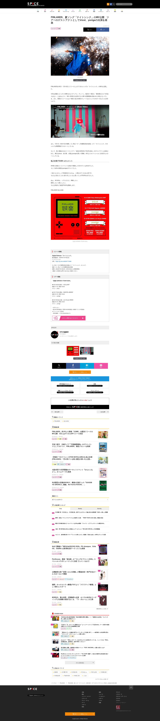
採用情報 (118, 698)
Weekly (80, 508)
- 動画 (99, 692)
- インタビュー (101, 696)
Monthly (99, 508)
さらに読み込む (80, 663)
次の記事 (103, 412)
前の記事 (57, 412)
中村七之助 (94, 672)
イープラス (54, 683)
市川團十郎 (65, 672)
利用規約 (118, 700)
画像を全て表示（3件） (81, 80)
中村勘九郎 (103, 672)
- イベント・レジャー (86, 696)
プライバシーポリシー (121, 702)
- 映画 (82, 706)
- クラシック (84, 698)
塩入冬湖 (66, 421)
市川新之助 (74, 672)
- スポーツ (83, 704)
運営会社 (118, 692)
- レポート (100, 698)
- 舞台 (82, 694)
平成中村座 (67, 675)
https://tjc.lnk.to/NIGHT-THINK (63, 261)
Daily (60, 508)
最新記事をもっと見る (101, 608)
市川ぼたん (84, 672)
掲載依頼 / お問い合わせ (121, 696)
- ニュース (100, 694)
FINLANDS (57, 421)
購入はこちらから (72, 318)
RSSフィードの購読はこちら (80, 372)
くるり (85, 675)
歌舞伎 (56, 672)
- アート (83, 702)
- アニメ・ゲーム (85, 700)
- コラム (100, 700)
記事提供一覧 (119, 694)
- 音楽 (82, 692)
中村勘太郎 (57, 675)
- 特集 (99, 702)
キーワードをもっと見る (101, 679)
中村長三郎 (77, 675)
